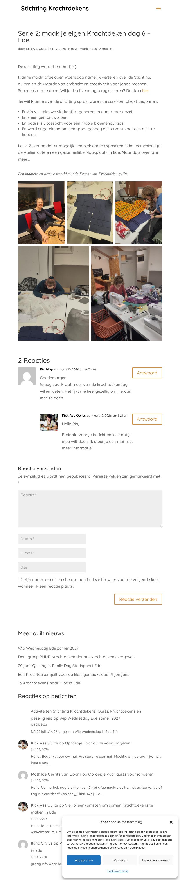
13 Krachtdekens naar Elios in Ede (49, 683)
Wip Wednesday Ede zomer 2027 (48, 648)
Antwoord (147, 373)
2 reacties (106, 49)
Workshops (88, 49)
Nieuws (73, 49)
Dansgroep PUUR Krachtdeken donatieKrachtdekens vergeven (76, 656)
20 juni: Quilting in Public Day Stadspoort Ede (59, 665)
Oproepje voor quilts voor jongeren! (98, 743)
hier (145, 90)
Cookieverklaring (118, 871)
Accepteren (84, 860)
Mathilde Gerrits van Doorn (56, 774)
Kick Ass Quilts (36, 49)
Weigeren (120, 860)
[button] (171, 822)
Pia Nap (46, 369)
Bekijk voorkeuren (156, 860)
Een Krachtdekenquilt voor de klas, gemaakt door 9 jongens (73, 674)
